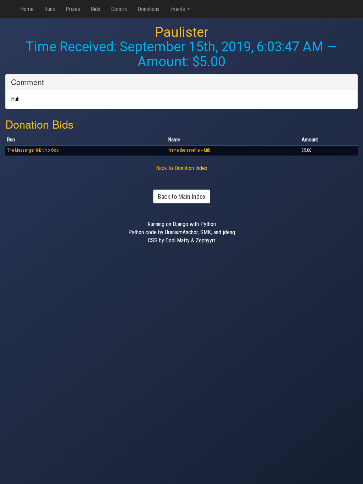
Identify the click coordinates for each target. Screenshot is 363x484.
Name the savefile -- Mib (189, 150)
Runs (49, 9)
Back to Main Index (182, 196)
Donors (119, 9)
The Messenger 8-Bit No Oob (33, 150)
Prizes (73, 9)
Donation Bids (39, 124)
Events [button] (178, 9)
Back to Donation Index (181, 168)
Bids (95, 9)
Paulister (181, 32)
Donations (149, 9)
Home (27, 9)
